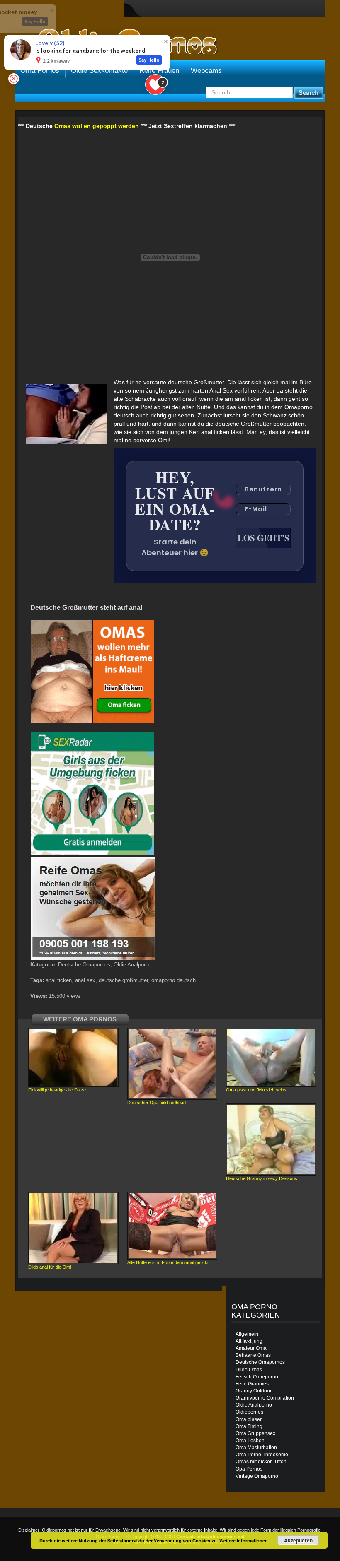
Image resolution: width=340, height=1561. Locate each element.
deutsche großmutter (123, 980)
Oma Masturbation (256, 1447)
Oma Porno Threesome (262, 1454)
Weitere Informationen (243, 1540)
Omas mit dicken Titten (261, 1462)
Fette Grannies (252, 1384)
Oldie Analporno (132, 964)
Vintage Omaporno (257, 1476)
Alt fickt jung (249, 1341)
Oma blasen (249, 1419)
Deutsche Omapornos (84, 964)
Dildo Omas (249, 1370)
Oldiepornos (249, 1412)
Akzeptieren (298, 1540)
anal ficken (59, 980)
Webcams (206, 71)
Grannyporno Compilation (265, 1398)
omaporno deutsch (173, 980)
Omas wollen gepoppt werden (96, 126)
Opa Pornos (249, 1469)
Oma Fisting (249, 1426)
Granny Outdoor (254, 1391)
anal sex (85, 980)
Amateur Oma (251, 1348)
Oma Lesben (250, 1440)
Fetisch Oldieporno (257, 1377)
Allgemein (247, 1334)
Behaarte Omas (253, 1355)
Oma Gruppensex (255, 1433)
